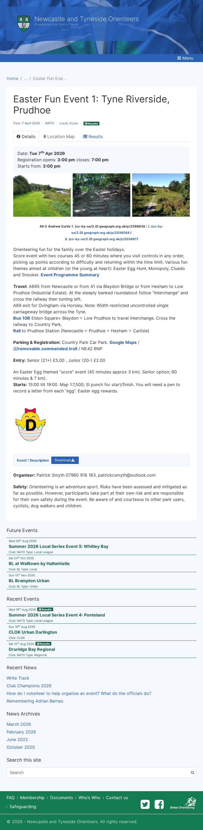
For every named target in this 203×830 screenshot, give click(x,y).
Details (27, 136)
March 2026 (19, 724)
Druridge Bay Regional (32, 649)
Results (95, 136)
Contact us (117, 797)
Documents (61, 797)
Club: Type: (31, 552)
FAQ (11, 797)
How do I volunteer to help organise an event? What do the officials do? (79, 693)
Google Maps (123, 342)
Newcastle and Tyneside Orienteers (86, 19)
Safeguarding (23, 806)
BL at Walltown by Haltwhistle (39, 563)
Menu (187, 58)
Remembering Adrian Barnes (35, 701)
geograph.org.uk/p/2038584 (107, 233)
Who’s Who (89, 797)
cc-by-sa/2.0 (80, 239)
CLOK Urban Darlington (33, 632)
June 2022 (17, 739)
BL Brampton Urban (29, 580)
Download (63, 460)
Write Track (18, 678)
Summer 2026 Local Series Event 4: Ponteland (57, 615)
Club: (17, 638)
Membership (32, 797)
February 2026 (21, 731)
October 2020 (21, 747)
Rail (17, 330)
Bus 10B (21, 318)
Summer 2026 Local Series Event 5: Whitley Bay (58, 546)
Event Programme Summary (70, 274)
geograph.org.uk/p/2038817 (115, 239)
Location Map (60, 136)
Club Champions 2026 (29, 685)
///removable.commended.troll (45, 348)
